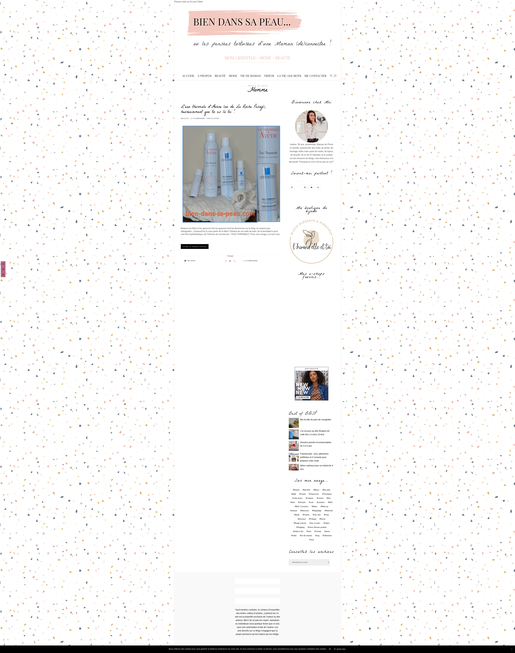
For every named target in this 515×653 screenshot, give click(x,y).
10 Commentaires (198, 118)
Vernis (327, 531)
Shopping (300, 527)
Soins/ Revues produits (318, 527)
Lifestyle (302, 502)
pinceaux (302, 519)
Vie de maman (306, 536)
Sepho (326, 523)
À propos (205, 76)
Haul (293, 502)
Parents (307, 515)
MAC (331, 502)
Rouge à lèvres (300, 523)
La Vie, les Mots (289, 76)
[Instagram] (305, 187)
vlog (317, 536)
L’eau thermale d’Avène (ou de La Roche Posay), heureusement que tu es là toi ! (223, 109)
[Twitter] (298, 187)
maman (294, 511)
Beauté (220, 76)
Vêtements (327, 536)
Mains (315, 506)
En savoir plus (340, 649)
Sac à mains (315, 523)
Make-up (324, 506)
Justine (192, 261)
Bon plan (326, 490)
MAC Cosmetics (302, 506)
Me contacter (316, 76)
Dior (329, 498)
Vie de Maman (250, 76)
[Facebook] (292, 187)
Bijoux (316, 490)
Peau (327, 515)
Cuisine (320, 498)
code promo (297, 498)
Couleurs (310, 498)
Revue (322, 519)
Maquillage (317, 511)
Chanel (303, 494)
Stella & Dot (298, 531)
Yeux (312, 540)
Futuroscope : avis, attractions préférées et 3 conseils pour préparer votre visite (314, 457)
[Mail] (318, 187)
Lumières (321, 502)
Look (311, 502)
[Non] (511, 649)
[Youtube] (311, 187)
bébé (294, 494)
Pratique (313, 519)
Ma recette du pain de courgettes (315, 419)
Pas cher (317, 515)
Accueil (188, 76)
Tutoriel (318, 531)
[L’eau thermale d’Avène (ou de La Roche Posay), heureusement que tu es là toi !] (230, 174)
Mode (233, 76)
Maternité (329, 511)
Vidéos (269, 76)
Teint (309, 531)
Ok (330, 649)
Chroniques (327, 494)
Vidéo (294, 536)
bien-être (307, 490)
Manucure (305, 511)
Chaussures (314, 494)
